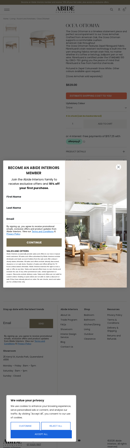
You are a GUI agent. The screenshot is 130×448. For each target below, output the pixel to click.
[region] (41, 418)
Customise (25, 426)
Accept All (41, 434)
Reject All (55, 426)
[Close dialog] (118, 167)
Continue (34, 242)
